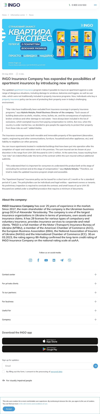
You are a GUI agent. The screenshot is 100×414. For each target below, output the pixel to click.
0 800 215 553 (79, 5)
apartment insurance (23, 90)
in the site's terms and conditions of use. (33, 404)
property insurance (10, 99)
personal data (56, 371)
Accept (9, 409)
